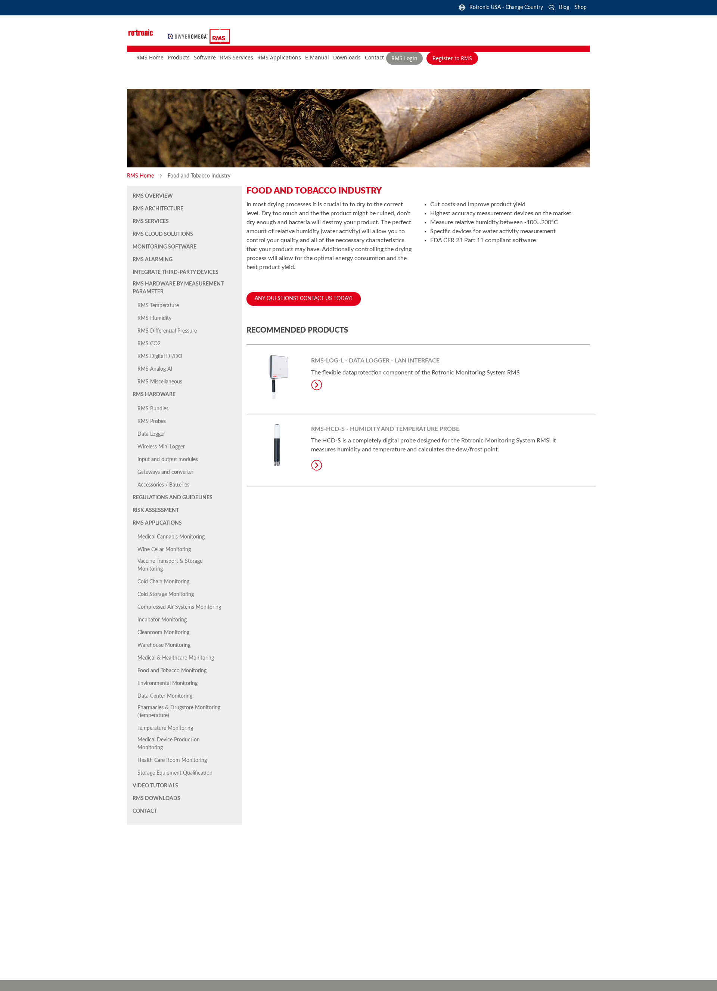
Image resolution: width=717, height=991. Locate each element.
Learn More (316, 384)
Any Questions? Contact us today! (304, 298)
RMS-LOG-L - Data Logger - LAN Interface (375, 361)
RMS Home (141, 176)
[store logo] (189, 36)
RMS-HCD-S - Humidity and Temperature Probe (385, 429)
